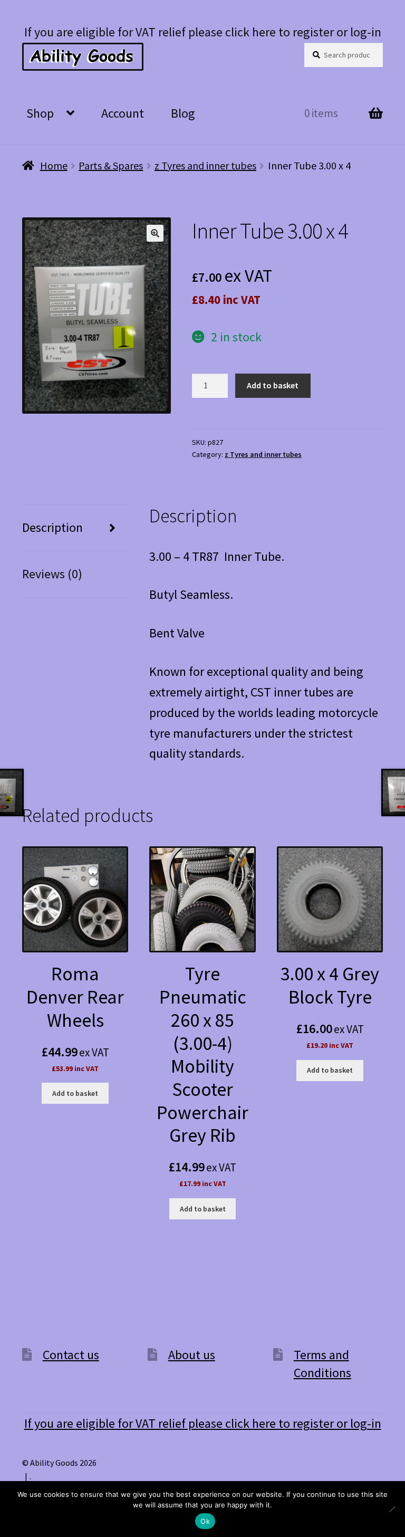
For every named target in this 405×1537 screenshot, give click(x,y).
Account (122, 113)
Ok (205, 1521)
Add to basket (272, 385)
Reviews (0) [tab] (52, 574)
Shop (40, 113)
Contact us (71, 1355)
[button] (155, 233)
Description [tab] (52, 527)
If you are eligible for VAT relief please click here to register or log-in (202, 32)
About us (191, 1355)
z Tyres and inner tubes (205, 165)
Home (54, 165)
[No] (392, 1509)
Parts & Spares (111, 165)
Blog (183, 113)
